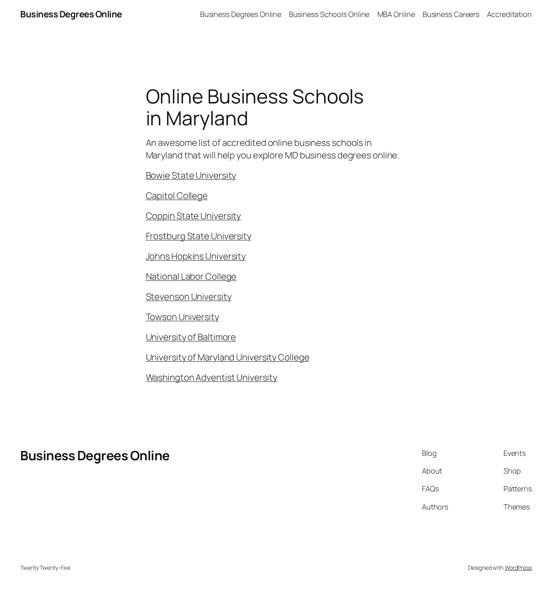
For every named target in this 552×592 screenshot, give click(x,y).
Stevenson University (189, 297)
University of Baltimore (191, 337)
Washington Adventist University (211, 377)
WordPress (518, 567)
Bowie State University (191, 175)
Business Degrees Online (71, 14)
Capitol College (177, 196)
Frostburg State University (198, 236)
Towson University (182, 317)
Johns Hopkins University (196, 256)
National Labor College (191, 276)
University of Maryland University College (228, 357)
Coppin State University (193, 216)
